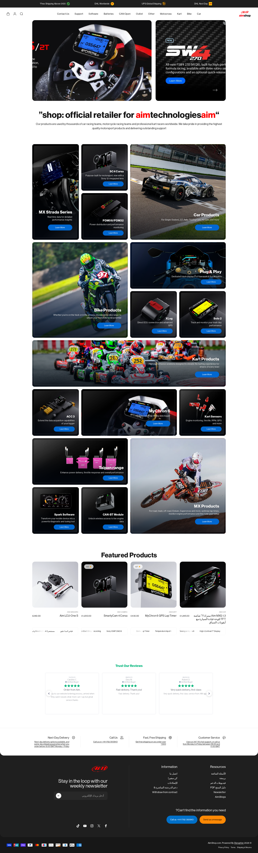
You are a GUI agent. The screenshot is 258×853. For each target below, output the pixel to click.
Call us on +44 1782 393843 (105, 742)
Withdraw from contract (164, 792)
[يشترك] (58, 795)
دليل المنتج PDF (218, 787)
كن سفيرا (172, 778)
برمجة (222, 778)
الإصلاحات (173, 782)
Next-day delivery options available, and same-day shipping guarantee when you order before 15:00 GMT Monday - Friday (51, 744)
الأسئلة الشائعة (218, 773)
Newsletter (220, 792)
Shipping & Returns (244, 847)
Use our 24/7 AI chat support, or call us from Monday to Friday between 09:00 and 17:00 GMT (201, 744)
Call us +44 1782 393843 (182, 819)
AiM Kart (173, 612)
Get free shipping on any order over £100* (151, 743)
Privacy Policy (223, 847)
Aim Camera (122, 612)
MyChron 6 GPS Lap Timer (161, 615)
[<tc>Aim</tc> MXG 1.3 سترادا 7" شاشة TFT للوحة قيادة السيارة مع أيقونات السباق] (203, 585)
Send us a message (212, 819)
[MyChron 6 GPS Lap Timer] (154, 585)
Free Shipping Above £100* (53, 3)
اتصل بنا (173, 773)
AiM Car (222, 612)
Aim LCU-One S (69, 615)
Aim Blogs (220, 796)
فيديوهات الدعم (218, 782)
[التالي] (43, 90)
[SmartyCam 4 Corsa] (104, 585)
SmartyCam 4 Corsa (115, 615)
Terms (233, 847)
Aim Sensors (72, 612)
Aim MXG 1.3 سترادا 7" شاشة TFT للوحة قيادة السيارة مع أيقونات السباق (210, 619)
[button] (49, 693)
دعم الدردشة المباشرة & (166, 787)
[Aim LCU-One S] (55, 585)
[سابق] (215, 90)
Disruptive (239, 843)
